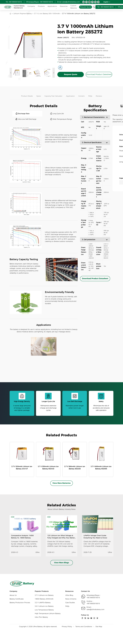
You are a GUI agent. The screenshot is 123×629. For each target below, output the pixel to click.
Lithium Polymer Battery (22, 13)
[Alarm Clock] (43, 346)
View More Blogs (61, 563)
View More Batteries (61, 483)
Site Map (99, 626)
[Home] (10, 13)
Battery (28, 583)
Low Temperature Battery (44, 610)
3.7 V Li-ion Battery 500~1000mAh (47, 13)
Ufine (37, 552)
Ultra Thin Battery (41, 617)
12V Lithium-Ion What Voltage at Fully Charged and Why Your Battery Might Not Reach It (61, 538)
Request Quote (70, 74)
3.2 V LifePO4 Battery (43, 602)
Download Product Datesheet (99, 74)
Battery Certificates (17, 599)
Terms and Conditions (83, 626)
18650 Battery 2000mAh (44, 599)
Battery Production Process (20, 602)
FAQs (67, 606)
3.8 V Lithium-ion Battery (44, 606)
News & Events (70, 599)
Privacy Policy (67, 626)
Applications (52, 6)
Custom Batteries (73, 7)
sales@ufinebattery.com (71, 2)
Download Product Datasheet (95, 278)
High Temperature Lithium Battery (48, 613)
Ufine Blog (69, 595)
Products (41, 6)
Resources (63, 6)
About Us (13, 595)
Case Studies (70, 602)
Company (31, 6)
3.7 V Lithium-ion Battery (44, 595)
